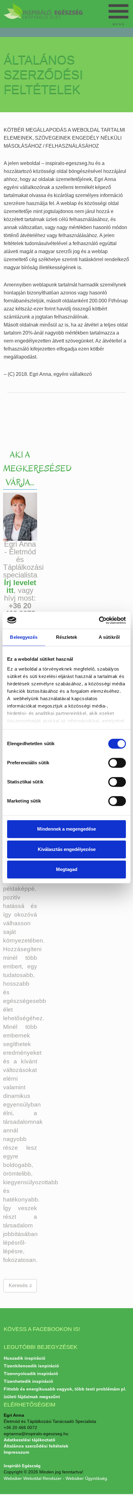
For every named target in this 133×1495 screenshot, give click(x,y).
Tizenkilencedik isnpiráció (31, 1365)
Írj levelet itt (20, 586)
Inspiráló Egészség (22, 1466)
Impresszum (16, 1452)
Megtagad (66, 869)
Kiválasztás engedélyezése (67, 849)
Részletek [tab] (66, 637)
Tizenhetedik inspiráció (28, 1381)
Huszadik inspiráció (24, 1358)
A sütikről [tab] (109, 637)
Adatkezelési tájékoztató (29, 1439)
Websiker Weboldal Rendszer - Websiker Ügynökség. (56, 1478)
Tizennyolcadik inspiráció (31, 1373)
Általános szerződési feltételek (36, 1446)
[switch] (111, 761)
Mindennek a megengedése (66, 829)
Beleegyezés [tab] (23, 637)
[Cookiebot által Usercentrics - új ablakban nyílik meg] (99, 620)
